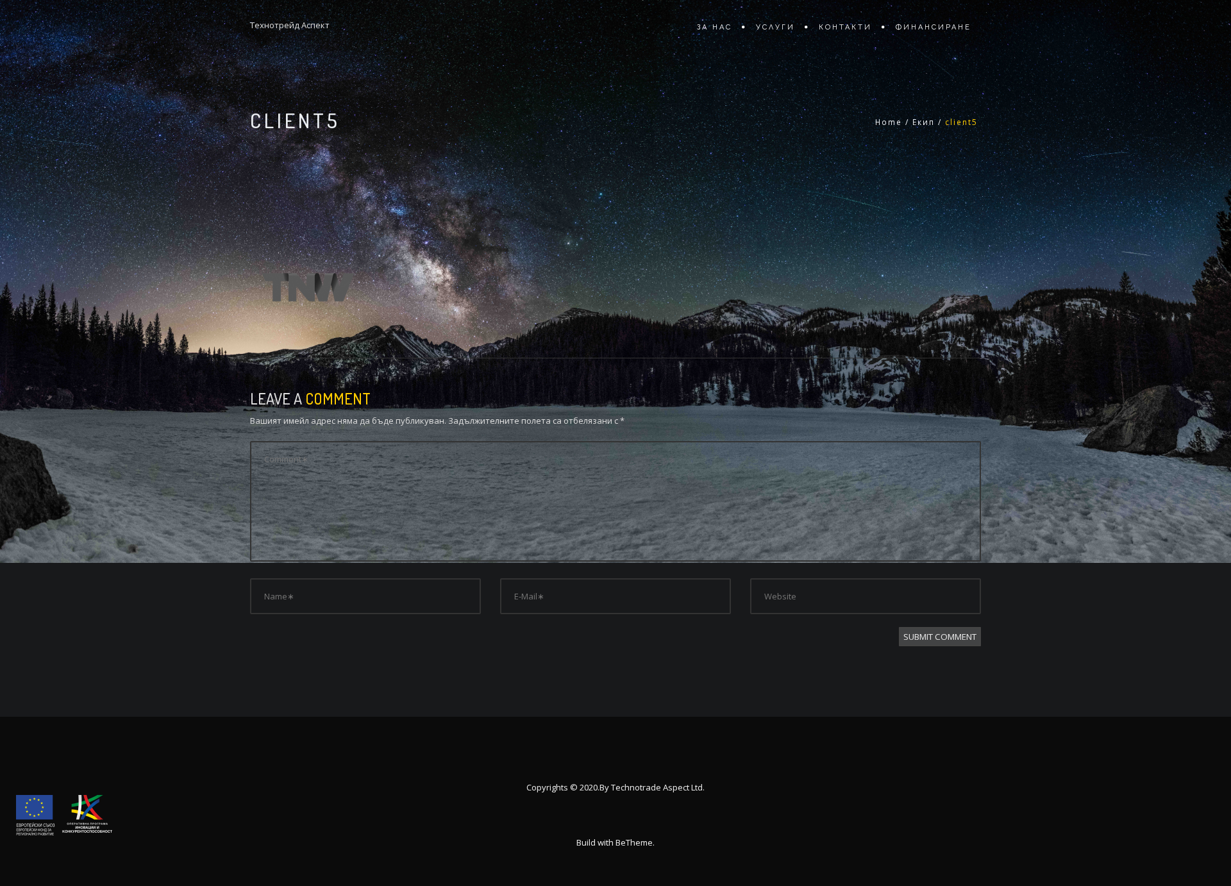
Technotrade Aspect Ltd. (658, 797)
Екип (923, 122)
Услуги (775, 27)
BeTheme (634, 851)
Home (888, 122)
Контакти (845, 27)
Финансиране (933, 27)
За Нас (714, 27)
